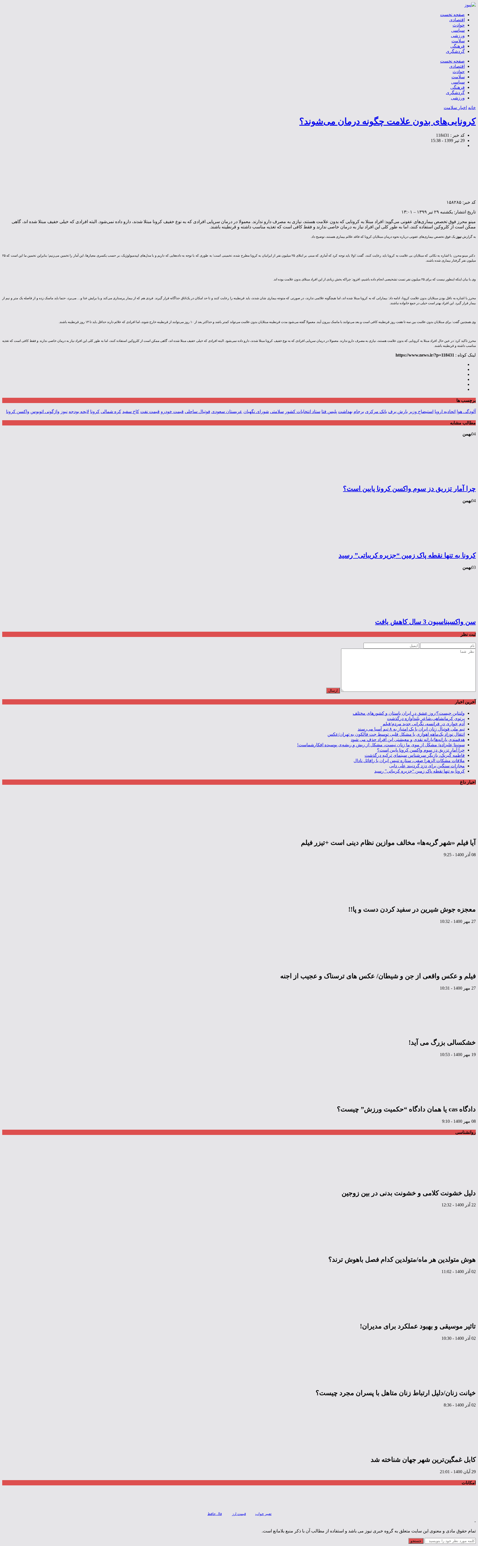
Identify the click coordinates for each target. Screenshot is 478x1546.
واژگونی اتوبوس (44, 411)
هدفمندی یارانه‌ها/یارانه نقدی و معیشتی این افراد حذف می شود (408, 739)
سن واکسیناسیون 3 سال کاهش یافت (425, 621)
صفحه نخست (452, 14)
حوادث (459, 25)
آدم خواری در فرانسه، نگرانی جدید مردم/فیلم (424, 723)
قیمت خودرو (172, 411)
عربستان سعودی (226, 411)
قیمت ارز (239, 1514)
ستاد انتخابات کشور (302, 411)
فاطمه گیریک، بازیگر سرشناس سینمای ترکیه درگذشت (415, 755)
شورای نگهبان (256, 411)
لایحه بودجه (79, 411)
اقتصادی (457, 19)
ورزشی (458, 35)
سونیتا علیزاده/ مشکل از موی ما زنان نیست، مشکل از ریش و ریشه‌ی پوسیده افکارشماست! (381, 744)
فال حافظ (214, 1514)
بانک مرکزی (376, 411)
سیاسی (458, 30)
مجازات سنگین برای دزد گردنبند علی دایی (427, 765)
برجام (359, 411)
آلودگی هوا (466, 411)
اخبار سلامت (455, 107)
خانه (472, 107)
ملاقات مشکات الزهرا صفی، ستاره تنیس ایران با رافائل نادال (409, 760)
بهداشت (345, 411)
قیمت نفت (150, 411)
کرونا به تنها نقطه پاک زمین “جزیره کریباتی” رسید (407, 555)
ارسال (333, 690)
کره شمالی (111, 411)
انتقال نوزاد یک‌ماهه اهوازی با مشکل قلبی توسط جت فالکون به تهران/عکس (396, 734)
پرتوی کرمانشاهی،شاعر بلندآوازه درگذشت (426, 718)
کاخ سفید (130, 411)
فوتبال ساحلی (197, 411)
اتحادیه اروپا (445, 411)
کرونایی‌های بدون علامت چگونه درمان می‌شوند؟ (387, 121)
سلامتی (277, 411)
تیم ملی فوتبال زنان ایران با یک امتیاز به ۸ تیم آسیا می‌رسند (411, 729)
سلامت (458, 40)
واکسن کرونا (17, 411)
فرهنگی (457, 46)
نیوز (64, 411)
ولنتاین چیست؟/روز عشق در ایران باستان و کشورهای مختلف (409, 713)
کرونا (95, 411)
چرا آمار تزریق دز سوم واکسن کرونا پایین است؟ (409, 488)
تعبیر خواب (263, 1514)
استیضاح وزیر (421, 411)
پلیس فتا (329, 411)
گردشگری (455, 51)
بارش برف (398, 411)
